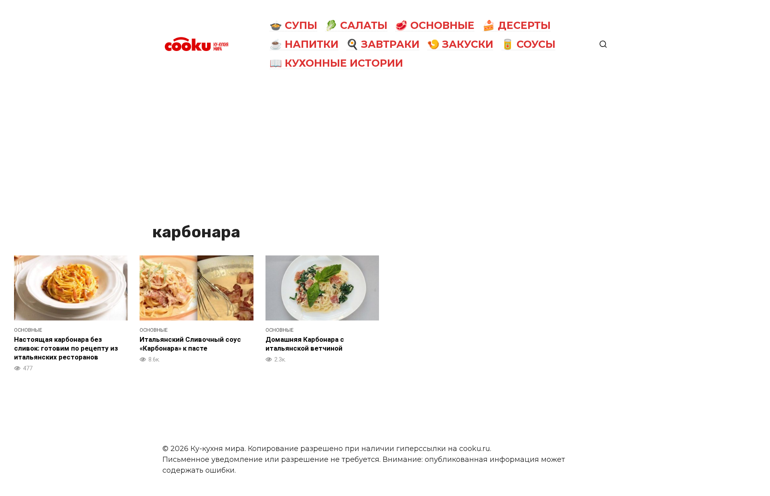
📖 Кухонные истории (336, 63)
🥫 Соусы (528, 44)
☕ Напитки (304, 44)
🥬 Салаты (356, 25)
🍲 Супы (293, 25)
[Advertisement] (385, 149)
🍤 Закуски (460, 44)
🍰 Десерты (516, 25)
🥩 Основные (434, 25)
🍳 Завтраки (382, 44)
